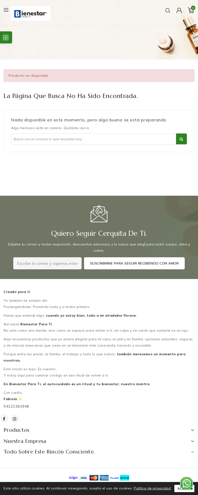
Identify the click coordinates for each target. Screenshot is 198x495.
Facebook (4, 418)
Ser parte (181, 138)
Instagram (15, 418)
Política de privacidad (152, 488)
